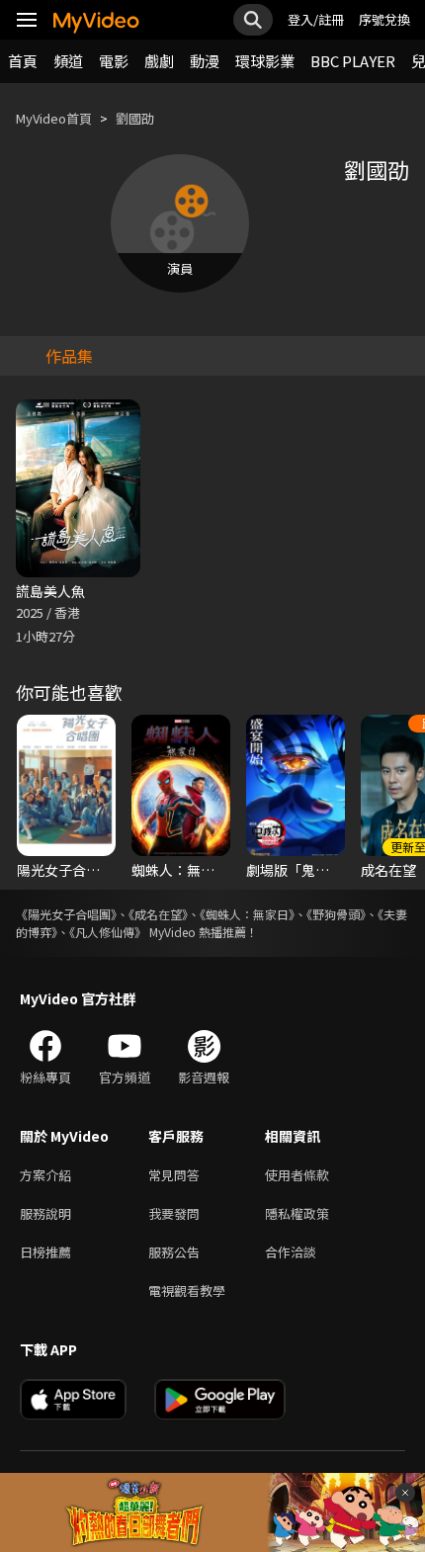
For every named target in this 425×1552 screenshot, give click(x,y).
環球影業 (265, 60)
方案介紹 (45, 1174)
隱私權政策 (297, 1213)
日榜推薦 (45, 1252)
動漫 (204, 60)
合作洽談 (290, 1252)
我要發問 (174, 1213)
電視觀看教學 (186, 1290)
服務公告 (174, 1252)
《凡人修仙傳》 (107, 931)
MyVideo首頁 (54, 118)
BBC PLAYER (352, 60)
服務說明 (45, 1213)
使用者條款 (297, 1174)
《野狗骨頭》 (336, 913)
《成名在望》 (158, 913)
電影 (113, 60)
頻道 (68, 60)
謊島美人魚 (50, 591)
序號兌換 (384, 19)
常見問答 (174, 1174)
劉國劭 (135, 118)
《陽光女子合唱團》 (66, 913)
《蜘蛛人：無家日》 (247, 913)
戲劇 (159, 60)
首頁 (23, 60)
